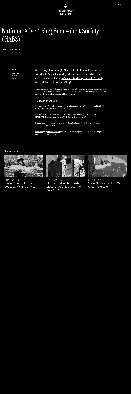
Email (14, 78)
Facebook (15, 74)
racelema (39, 132)
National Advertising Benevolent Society (82, 78)
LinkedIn (15, 76)
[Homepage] (65, 9)
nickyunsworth (41, 114)
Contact (119, 4)
